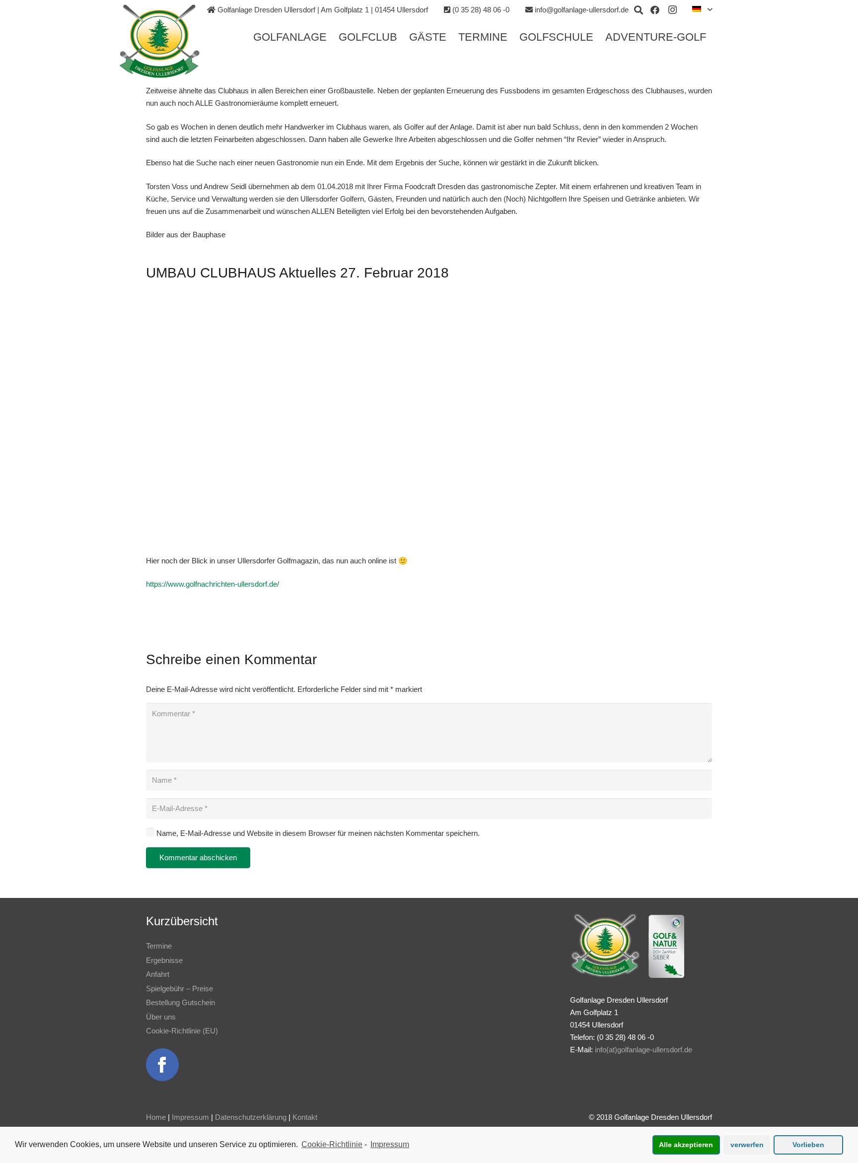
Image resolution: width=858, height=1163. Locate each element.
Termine (159, 946)
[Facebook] (655, 10)
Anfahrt (157, 974)
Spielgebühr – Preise (179, 988)
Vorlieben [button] (808, 1145)
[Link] (159, 41)
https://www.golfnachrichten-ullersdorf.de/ (212, 584)
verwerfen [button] (747, 1145)
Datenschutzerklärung (250, 1117)
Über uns (161, 1017)
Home (156, 1117)
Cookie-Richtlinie (331, 1144)
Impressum (190, 1117)
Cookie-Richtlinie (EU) (182, 1030)
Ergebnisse (164, 960)
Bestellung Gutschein (180, 1002)
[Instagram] (673, 10)
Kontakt (304, 1117)
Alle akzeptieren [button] (686, 1145)
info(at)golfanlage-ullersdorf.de (643, 1049)
